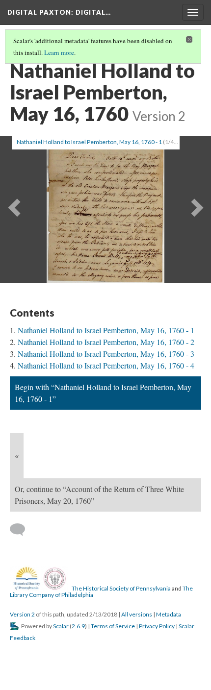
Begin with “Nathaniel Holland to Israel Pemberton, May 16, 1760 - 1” (103, 393)
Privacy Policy (157, 626)
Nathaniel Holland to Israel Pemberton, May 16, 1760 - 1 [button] (89, 142)
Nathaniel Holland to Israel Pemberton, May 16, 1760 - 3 (106, 353)
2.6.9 (78, 626)
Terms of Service (113, 626)
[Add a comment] (22, 529)
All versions (136, 614)
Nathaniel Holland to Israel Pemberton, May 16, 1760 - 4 (106, 365)
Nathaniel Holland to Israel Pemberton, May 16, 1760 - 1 (106, 330)
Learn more (59, 52)
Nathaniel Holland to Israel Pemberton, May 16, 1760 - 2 (106, 342)
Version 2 (22, 614)
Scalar (61, 626)
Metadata (168, 614)
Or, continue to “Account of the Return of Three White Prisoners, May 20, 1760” (99, 495)
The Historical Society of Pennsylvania (121, 588)
